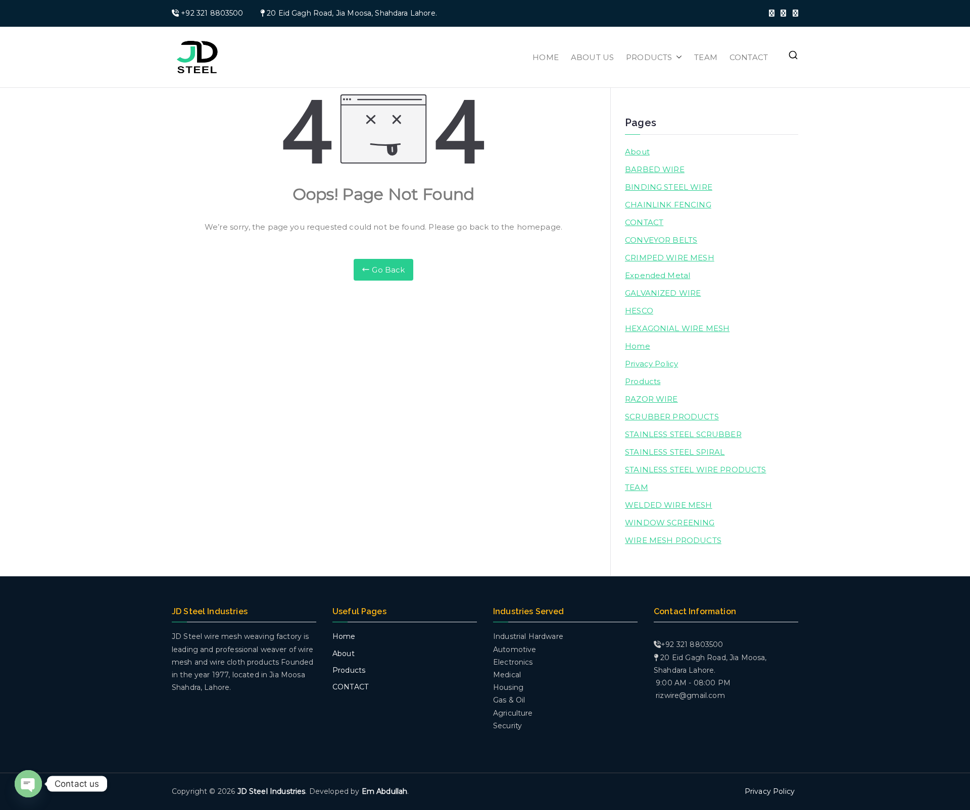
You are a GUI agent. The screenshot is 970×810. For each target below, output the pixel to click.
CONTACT (749, 57)
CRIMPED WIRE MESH (669, 257)
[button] (677, 57)
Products (642, 381)
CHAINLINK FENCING (668, 204)
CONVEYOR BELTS (661, 240)
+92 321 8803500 (212, 13)
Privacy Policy (651, 363)
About (637, 151)
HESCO (639, 310)
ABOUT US (592, 57)
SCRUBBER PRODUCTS (672, 416)
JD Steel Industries (271, 791)
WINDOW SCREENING (669, 522)
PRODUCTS (649, 57)
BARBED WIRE (655, 169)
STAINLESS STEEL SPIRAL (674, 452)
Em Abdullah (385, 791)
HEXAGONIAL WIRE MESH (677, 328)
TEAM (705, 57)
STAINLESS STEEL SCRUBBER (683, 434)
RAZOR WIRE (651, 399)
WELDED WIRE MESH (668, 505)
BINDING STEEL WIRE (668, 187)
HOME (545, 57)
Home (637, 346)
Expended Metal (657, 275)
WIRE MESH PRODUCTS (673, 540)
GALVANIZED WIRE (663, 293)
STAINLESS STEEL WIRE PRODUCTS (695, 469)
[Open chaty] (28, 783)
